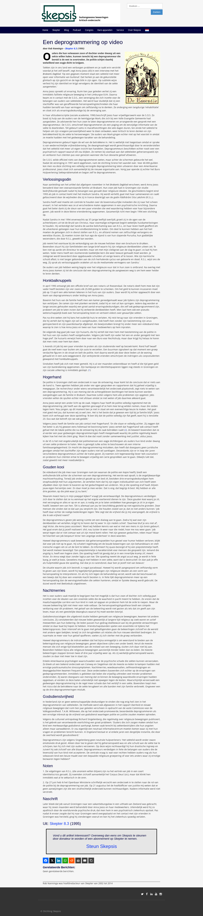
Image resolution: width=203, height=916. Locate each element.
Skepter (56, 30)
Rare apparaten (105, 30)
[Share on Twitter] (52, 860)
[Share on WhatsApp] (65, 860)
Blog (66, 30)
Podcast (77, 30)
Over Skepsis (134, 30)
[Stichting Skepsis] (80, 13)
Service (120, 30)
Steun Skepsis (101, 846)
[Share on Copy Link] (91, 860)
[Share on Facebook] (46, 860)
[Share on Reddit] (72, 860)
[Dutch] (147, 30)
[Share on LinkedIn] (59, 860)
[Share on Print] (78, 860)
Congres (89, 30)
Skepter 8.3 (71, 48)
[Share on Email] (85, 860)
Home (45, 30)
